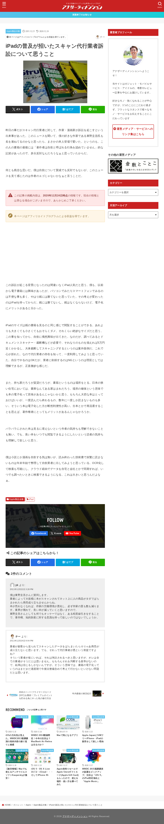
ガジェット (18, 805)
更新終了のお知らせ (82, 14)
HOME (8, 805)
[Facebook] (38, 533)
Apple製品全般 (13, 31)
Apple (28, 805)
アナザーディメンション (75, 816)
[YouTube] (72, 533)
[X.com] (56, 533)
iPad (31, 499)
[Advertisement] (105, 248)
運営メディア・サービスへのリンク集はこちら (135, 131)
